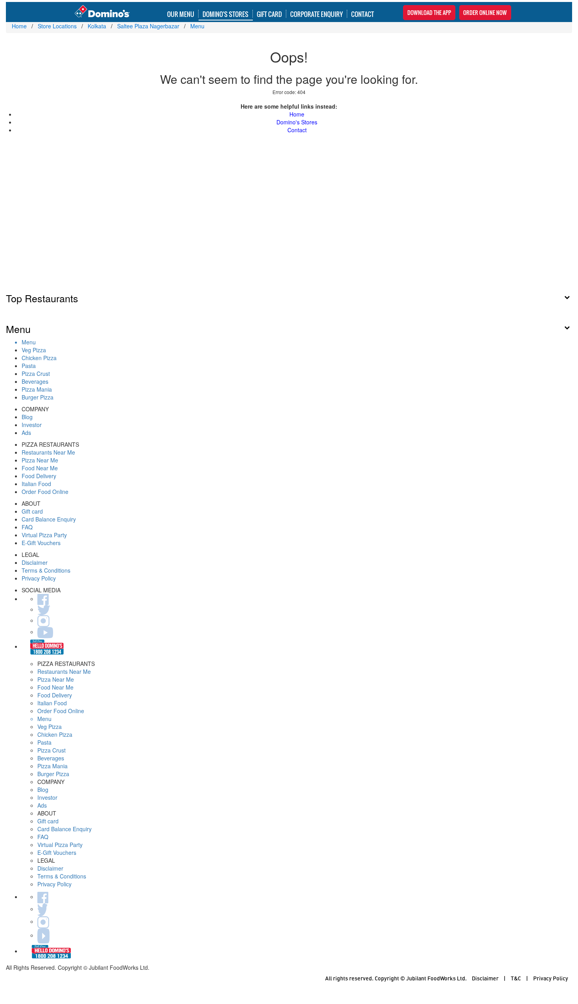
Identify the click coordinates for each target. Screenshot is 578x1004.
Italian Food (36, 484)
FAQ (27, 527)
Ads (26, 432)
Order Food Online (45, 492)
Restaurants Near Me (48, 452)
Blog (27, 417)
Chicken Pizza (39, 358)
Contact (362, 14)
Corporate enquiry (316, 14)
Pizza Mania (37, 389)
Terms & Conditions (46, 570)
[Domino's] (102, 11)
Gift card (32, 511)
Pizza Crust (36, 373)
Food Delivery (39, 476)
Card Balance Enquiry (49, 519)
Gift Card (269, 14)
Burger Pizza (37, 397)
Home (296, 114)
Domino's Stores (225, 14)
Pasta (29, 366)
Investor (32, 425)
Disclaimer (35, 562)
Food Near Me (40, 468)
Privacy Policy (39, 578)
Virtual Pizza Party (44, 535)
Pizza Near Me (40, 460)
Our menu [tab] (180, 14)
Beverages (35, 381)
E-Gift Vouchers (41, 543)
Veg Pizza (34, 350)
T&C (516, 978)
